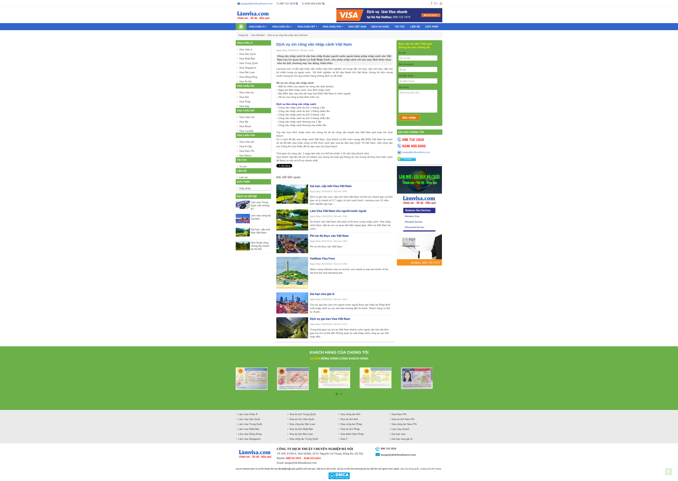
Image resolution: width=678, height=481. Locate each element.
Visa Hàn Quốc (247, 54)
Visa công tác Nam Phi (404, 424)
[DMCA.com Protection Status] (339, 475)
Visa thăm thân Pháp (352, 434)
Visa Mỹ (243, 121)
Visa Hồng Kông (248, 76)
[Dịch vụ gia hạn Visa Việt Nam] (292, 327)
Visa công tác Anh (350, 414)
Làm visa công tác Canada (261, 217)
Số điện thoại (406, 75)
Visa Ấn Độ (245, 81)
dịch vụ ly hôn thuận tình (262, 469)
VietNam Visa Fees (322, 258)
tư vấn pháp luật (283, 469)
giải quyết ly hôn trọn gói (303, 469)
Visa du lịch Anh (349, 419)
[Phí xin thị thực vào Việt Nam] (292, 243)
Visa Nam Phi (246, 151)
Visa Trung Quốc (248, 63)
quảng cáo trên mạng (431, 469)
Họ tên (402, 52)
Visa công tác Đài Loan (302, 424)
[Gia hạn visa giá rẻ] (292, 302)
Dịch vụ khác (380, 26)
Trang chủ (243, 35)
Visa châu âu (281, 26)
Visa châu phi (332, 26)
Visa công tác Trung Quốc (303, 438)
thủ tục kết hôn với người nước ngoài (381, 469)
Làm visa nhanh (400, 429)
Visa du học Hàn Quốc (301, 419)
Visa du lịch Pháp (350, 429)
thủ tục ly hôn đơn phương (350, 469)
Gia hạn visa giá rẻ (322, 294)
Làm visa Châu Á (247, 414)
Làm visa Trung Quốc (250, 424)
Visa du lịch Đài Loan (301, 434)
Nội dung (404, 87)
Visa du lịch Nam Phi (402, 419)
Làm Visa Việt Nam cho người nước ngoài (338, 210)
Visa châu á (257, 26)
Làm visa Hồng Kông (250, 434)
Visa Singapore (247, 67)
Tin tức (400, 26)
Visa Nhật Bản (247, 58)
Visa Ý (343, 438)
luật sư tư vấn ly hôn (326, 469)
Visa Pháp (245, 101)
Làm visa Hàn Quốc (249, 419)
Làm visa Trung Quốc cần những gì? (260, 205)
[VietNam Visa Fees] (292, 272)
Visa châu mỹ (306, 26)
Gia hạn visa (398, 434)
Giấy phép (431, 26)
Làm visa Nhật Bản (249, 429)
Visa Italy (244, 106)
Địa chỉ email (406, 64)
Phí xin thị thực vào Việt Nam (329, 235)
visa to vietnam (243, 469)
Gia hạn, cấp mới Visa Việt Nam (260, 231)
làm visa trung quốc (409, 469)
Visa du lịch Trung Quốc (302, 414)
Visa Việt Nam (357, 26)
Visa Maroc (245, 155)
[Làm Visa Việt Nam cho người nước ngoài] (292, 219)
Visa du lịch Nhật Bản (301, 429)
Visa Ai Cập (245, 146)
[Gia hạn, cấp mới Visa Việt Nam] (292, 193)
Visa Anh (244, 97)
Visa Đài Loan (247, 72)
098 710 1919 (287, 3)
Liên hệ (415, 26)
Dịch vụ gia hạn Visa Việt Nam (330, 318)
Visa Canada (246, 130)
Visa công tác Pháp (351, 424)
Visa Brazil (245, 126)
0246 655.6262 (313, 3)
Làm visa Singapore (249, 438)
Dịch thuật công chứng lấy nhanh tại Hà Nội (260, 245)
